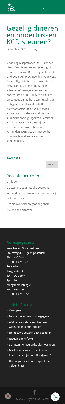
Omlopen (12, 181)
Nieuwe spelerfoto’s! (19, 210)
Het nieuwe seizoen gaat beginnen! (28, 204)
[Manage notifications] (8, 396)
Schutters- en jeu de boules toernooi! (32, 344)
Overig (33, 49)
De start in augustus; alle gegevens (27, 187)
